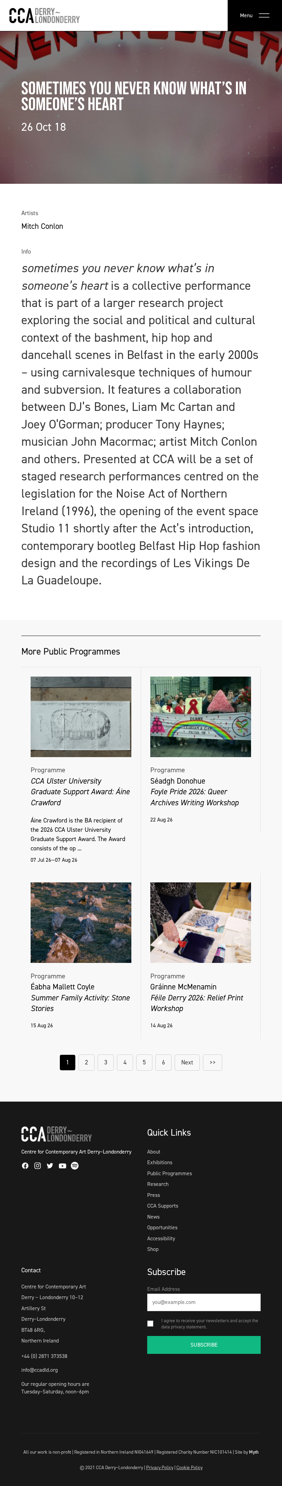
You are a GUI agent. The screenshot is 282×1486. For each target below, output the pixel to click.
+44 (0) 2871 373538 (44, 1356)
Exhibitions (159, 1162)
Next (187, 1062)
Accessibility (161, 1238)
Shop (153, 1249)
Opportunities (162, 1227)
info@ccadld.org (39, 1369)
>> (212, 1062)
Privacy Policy (159, 1467)
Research (158, 1184)
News (153, 1216)
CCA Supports (162, 1205)
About (153, 1151)
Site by (247, 1452)
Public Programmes (169, 1173)
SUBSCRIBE (204, 1344)
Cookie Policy (189, 1467)
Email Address (163, 1289)
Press (153, 1195)
